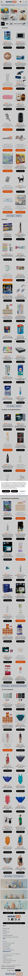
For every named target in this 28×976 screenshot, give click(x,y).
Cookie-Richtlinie (6, 493)
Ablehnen (14, 491)
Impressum (13, 493)
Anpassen (22, 491)
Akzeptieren (6, 491)
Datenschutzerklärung (20, 493)
